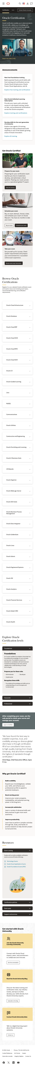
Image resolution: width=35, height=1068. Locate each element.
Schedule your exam (21, 225)
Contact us (10, 1035)
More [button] (14, 10)
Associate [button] (7, 698)
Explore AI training (10, 136)
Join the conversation (13, 962)
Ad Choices (17, 1053)
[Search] (20, 3)
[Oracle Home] (8, 3)
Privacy (16, 1050)
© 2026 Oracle (6, 1050)
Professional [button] (8, 704)
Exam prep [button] (7, 908)
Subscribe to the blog (13, 1001)
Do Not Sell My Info (24, 1050)
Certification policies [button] (10, 902)
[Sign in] (27, 3)
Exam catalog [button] (8, 850)
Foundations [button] (8, 648)
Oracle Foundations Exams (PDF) (16, 866)
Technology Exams (12, 861)
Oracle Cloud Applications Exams (16, 864)
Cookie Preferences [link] (7, 1053)
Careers (24, 1053)
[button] (3, 3)
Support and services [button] (10, 914)
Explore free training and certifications (17, 90)
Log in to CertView (8, 724)
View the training (10, 187)
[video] (17, 47)
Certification (5, 10)
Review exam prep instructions (13, 263)
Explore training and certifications (15, 113)
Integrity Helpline (18, 1056)
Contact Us (28, 1056)
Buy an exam (9, 225)
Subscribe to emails (7, 1056)
